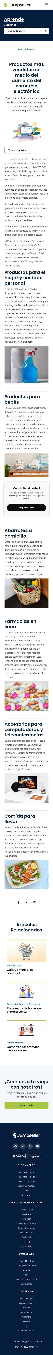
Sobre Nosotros (26, 1261)
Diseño (26, 1321)
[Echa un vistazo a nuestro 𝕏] (30, 1146)
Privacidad (15, 1341)
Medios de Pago (26, 1172)
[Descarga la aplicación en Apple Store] (34, 1156)
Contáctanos (26, 1284)
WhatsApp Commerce (26, 1223)
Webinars (26, 1316)
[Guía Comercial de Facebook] (26, 951)
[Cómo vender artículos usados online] (26, 1029)
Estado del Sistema (26, 1330)
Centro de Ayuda (26, 1298)
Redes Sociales (14, 965)
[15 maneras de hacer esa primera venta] (26, 991)
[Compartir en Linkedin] (34, 902)
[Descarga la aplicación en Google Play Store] (19, 1156)
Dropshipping (26, 1246)
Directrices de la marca (26, 1279)
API (26, 1326)
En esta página (18, 150)
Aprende (26, 1307)
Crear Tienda (26, 1105)
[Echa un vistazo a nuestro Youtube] (37, 1146)
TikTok (26, 1241)
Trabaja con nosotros (26, 1265)
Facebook (26, 1214)
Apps (26, 1190)
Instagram (26, 1218)
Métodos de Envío (27, 1181)
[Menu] (46, 5)
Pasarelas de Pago (26, 1176)
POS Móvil (26, 1237)
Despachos (26, 1195)
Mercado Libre (26, 1232)
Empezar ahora (26, 507)
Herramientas (26, 1312)
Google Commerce (26, 1228)
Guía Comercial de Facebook (20, 971)
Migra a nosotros (26, 1303)
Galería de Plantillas (26, 1186)
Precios (26, 1270)
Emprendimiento (16, 30)
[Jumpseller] (26, 1135)
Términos (37, 1341)
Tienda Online (26, 1209)
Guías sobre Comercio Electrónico (23, 1004)
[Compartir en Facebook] (18, 902)
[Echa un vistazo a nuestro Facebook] (15, 1146)
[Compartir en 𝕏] (26, 902)
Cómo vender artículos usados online (23, 1048)
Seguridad (26, 1341)
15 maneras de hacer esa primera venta (24, 1010)
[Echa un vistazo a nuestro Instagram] (23, 1146)
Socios (27, 1274)
